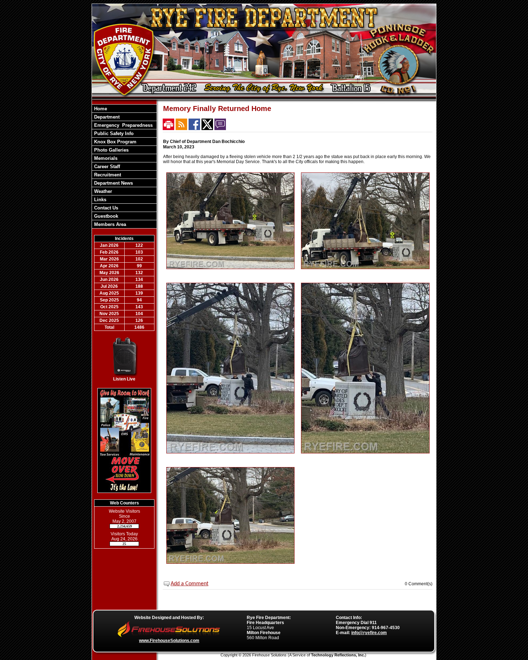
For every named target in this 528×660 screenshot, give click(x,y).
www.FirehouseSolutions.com (169, 640)
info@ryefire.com (369, 632)
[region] (124, 166)
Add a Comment (189, 584)
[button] (124, 117)
